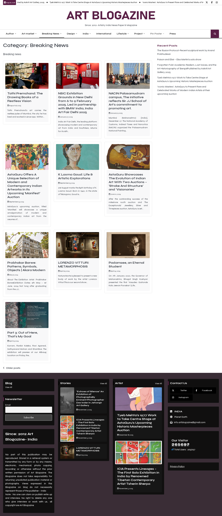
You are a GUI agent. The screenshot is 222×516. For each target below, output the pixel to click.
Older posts (13, 368)
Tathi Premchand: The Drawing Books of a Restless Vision (25, 97)
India (85, 33)
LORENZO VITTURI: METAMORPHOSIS (73, 264)
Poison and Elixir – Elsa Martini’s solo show (179, 59)
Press (173, 33)
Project (138, 33)
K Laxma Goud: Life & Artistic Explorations (75, 176)
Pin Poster (156, 33)
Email (8, 405)
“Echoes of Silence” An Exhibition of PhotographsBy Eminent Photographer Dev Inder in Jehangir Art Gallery (90, 398)
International (103, 33)
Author (10, 33)
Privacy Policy (177, 466)
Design (71, 33)
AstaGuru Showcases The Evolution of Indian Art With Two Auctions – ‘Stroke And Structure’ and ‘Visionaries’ (128, 182)
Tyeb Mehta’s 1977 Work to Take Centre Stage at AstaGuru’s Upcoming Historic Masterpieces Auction (83, 2)
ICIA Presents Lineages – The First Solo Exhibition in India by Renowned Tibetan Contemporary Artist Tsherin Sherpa (90, 426)
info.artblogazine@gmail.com (189, 422)
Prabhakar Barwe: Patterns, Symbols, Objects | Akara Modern (26, 266)
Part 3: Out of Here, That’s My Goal (22, 334)
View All (8, 387)
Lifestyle (122, 33)
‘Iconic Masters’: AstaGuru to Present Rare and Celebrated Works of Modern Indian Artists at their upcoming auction (183, 90)
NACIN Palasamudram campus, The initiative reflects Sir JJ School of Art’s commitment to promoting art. (127, 101)
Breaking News (50, 33)
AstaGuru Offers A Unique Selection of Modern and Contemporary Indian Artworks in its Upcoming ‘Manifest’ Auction (24, 186)
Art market (28, 33)
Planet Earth (180, 416)
